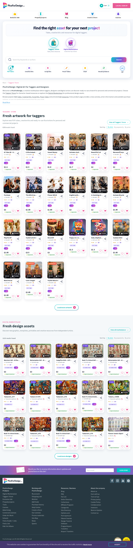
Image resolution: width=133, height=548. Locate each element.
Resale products (104, 71)
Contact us (95, 513)
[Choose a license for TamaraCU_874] (101, 446)
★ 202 (92, 242)
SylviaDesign (9, 362)
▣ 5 (10, 364)
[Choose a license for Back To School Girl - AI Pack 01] (101, 373)
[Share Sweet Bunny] (61, 153)
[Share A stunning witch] (105, 196)
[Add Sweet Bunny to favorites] (57, 168)
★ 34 (57, 401)
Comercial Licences (9, 513)
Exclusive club (7, 499)
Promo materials (38, 515)
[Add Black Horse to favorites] (13, 296)
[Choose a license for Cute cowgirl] (40, 293)
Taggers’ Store (10, 93)
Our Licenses (36, 513)
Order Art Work (8, 515)
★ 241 (49, 242)
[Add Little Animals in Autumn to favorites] (35, 168)
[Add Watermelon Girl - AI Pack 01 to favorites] (122, 373)
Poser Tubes (66, 71)
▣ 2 (55, 157)
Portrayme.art (66, 516)
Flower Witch (52, 195)
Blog (62, 491)
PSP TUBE (7, 160)
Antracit (73, 240)
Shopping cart (37, 496)
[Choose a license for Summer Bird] (127, 254)
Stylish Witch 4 (53, 280)
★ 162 (92, 200)
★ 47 (27, 157)
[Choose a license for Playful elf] (18, 254)
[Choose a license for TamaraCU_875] (49, 446)
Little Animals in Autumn (31, 152)
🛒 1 (30, 157)
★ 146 (114, 157)
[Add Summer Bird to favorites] (122, 254)
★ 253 (49, 285)
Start (85, 71)
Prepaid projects (8, 502)
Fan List (63, 497)
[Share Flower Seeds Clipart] (127, 435)
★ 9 (5, 364)
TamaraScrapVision (11, 399)
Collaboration (96, 505)
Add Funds (35, 502)
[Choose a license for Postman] (18, 211)
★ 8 (83, 364)
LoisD (7, 154)
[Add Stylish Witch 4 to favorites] (57, 296)
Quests (34, 523)
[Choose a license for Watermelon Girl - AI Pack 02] (49, 373)
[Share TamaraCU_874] (101, 435)
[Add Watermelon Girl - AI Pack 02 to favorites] (44, 373)
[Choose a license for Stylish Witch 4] (61, 296)
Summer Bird (117, 238)
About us (94, 491)
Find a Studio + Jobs (10, 521)
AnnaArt (29, 154)
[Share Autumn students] (83, 153)
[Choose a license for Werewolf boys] (127, 168)
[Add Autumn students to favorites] (78, 168)
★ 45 (31, 438)
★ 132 (70, 157)
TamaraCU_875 (35, 433)
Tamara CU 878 (35, 397)
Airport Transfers (67, 531)
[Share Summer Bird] (127, 239)
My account (36, 494)
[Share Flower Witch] (61, 196)
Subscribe (123, 470)
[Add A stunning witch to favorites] (100, 211)
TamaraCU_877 (9, 397)
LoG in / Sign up (121, 6)
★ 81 (109, 438)
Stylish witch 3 (31, 238)
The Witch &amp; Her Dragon (31, 195)
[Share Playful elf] (18, 239)
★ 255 (5, 285)
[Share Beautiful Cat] (105, 153)
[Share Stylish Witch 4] (61, 281)
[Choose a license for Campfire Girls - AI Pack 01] (75, 373)
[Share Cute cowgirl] (40, 281)
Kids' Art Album (8, 526)
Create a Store (37, 510)
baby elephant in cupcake (96, 238)
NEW (8, 135)
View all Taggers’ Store (118, 122)
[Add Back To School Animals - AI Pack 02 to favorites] (18, 446)
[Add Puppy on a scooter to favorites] (78, 251)
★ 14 (5, 401)
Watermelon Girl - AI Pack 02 (38, 360)
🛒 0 (8, 157)
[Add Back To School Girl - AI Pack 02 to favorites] (70, 446)
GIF (122, 72)
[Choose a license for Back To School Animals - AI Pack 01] (101, 409)
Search (119, 60)
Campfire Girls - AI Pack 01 (64, 360)
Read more (87, 544)
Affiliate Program (67, 505)
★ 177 (70, 200)
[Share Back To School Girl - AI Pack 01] (101, 361)
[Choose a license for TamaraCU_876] (75, 410)
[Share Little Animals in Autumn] (40, 153)
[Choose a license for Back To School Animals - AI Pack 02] (23, 446)
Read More (6, 102)
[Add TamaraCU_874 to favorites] (96, 446)
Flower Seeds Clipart (115, 433)
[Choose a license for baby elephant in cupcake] (105, 251)
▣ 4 (99, 157)
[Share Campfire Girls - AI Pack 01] (75, 361)
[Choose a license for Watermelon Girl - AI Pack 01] (127, 373)
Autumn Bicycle (118, 195)
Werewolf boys (118, 152)
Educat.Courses (66, 518)
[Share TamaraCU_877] (23, 398)
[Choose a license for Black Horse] (18, 296)
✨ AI (6, 163)
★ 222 (5, 242)
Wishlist (35, 499)
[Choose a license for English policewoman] (83, 211)
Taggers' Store (8, 496)
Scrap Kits (48, 71)
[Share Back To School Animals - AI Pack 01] (101, 398)
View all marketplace (119, 330)
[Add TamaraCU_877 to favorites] (18, 410)
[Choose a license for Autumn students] (83, 168)
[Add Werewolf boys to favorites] (122, 168)
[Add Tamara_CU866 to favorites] (122, 410)
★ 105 (49, 157)
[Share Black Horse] (18, 281)
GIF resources (64, 97)
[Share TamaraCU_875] (49, 435)
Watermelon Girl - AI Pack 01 (116, 360)
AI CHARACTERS (8, 367)
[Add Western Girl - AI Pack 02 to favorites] (18, 373)
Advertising (7, 510)
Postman (7, 195)
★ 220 (27, 242)
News (34, 521)
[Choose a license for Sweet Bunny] (61, 168)
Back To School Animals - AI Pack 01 (90, 397)
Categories (65, 507)
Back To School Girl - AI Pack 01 (90, 360)
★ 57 (57, 438)
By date (110, 127)
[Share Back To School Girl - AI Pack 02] (75, 435)
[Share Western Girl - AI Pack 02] (23, 361)
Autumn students (75, 152)
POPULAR (118, 178)
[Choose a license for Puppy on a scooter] (83, 251)
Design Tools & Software (66, 522)
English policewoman (75, 195)
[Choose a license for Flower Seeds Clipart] (127, 446)
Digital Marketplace (55, 93)
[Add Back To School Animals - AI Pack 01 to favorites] (96, 409)
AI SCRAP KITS (8, 404)
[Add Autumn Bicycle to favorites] (122, 211)
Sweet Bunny (52, 152)
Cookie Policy (95, 502)
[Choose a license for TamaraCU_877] (23, 410)
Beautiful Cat (96, 152)
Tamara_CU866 (113, 397)
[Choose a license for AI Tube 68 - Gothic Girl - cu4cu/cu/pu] (18, 168)
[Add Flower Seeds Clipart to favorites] (122, 446)
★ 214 (114, 200)
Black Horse (8, 280)
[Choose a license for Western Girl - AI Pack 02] (23, 373)
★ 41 (109, 401)
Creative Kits (29, 71)
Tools (5, 505)
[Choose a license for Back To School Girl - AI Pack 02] (75, 446)
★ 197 (5, 200)
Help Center (36, 507)
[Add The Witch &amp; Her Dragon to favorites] (35, 211)
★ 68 (83, 438)
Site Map (35, 518)
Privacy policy (95, 499)
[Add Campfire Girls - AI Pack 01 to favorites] (70, 373)
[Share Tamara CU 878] (49, 398)
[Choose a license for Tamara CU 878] (49, 410)
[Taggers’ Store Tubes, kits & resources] (53, 43)
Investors (94, 507)
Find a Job (6, 523)
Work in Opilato (96, 510)
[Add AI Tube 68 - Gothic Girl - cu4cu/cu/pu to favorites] (13, 168)
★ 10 (31, 401)
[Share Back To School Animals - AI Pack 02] (23, 435)
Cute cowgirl (30, 280)
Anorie (111, 435)
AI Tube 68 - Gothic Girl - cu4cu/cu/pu (9, 152)
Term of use (95, 497)
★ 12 (5, 157)
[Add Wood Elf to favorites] (57, 254)
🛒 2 (118, 200)
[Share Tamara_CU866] (127, 398)
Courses (5, 507)
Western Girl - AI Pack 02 (12, 360)
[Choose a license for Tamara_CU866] (127, 410)
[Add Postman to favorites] (13, 211)
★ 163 (92, 157)
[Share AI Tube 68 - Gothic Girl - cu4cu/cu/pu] (18, 153)
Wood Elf (51, 238)
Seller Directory (66, 499)
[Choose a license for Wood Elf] (61, 254)
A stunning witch (96, 195)
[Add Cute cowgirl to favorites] (35, 293)
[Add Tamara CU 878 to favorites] (44, 410)
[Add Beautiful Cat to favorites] (100, 168)
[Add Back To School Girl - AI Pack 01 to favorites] (96, 373)
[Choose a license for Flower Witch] (61, 211)
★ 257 (114, 242)
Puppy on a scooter (75, 238)
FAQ (62, 494)
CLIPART (111, 441)
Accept (117, 544)
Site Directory (66, 510)
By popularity (119, 127)
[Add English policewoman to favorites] (78, 211)
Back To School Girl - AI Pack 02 (64, 433)
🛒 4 (60, 401)
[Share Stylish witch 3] (40, 239)
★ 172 (49, 200)
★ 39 (5, 438)
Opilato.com (65, 513)
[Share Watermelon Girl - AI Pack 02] (49, 361)
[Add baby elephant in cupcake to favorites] (100, 251)
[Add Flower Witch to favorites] (57, 211)
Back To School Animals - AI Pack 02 (12, 433)
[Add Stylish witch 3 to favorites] (35, 254)
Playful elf (7, 238)
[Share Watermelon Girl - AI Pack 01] (127, 361)
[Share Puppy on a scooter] (83, 239)
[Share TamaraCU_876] (75, 398)
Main (4, 83)
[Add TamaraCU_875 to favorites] (44, 446)
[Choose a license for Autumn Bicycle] (127, 211)
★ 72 (83, 401)
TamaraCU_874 (87, 433)
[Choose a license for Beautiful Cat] (105, 168)
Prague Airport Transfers (66, 527)
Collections (65, 502)
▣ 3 (33, 157)
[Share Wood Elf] (61, 239)
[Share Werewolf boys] (127, 153)
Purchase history (38, 505)
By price (127, 127)
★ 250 (27, 285)
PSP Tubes (10, 71)
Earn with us (95, 494)
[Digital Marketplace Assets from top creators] (70, 43)
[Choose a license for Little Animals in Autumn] (40, 168)
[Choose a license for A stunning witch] (105, 211)
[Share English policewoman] (83, 196)
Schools (5, 518)
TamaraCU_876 (61, 397)
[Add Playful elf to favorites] (13, 254)
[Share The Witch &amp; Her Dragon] (40, 196)
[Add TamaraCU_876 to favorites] (70, 410)
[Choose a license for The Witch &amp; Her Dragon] (40, 211)
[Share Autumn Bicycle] (127, 196)
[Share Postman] (18, 196)
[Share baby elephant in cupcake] (105, 239)
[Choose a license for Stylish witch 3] (40, 254)
